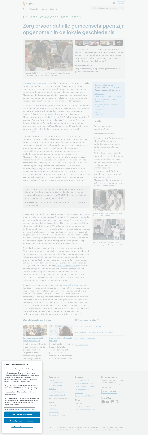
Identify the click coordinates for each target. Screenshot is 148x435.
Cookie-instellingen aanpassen (22, 427)
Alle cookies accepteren (22, 414)
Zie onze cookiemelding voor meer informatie (19, 409)
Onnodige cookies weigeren (22, 420)
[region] (22, 397)
